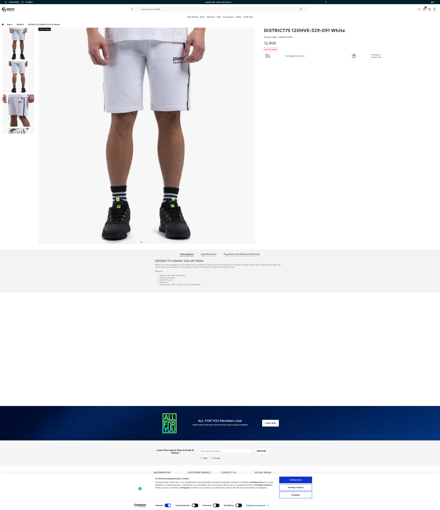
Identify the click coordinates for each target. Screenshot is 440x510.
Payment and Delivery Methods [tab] (242, 254)
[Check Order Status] (429, 9)
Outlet (238, 17)
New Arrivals (192, 17)
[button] (132, 9)
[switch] (195, 505)
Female (217, 458)
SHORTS (20, 24)
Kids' (219, 17)
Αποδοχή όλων (295, 480)
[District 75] (8, 9)
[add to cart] (434, 9)
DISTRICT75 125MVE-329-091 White (44, 24)
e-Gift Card (248, 17)
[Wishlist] (419, 9)
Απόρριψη (295, 495)
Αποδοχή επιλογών (296, 487)
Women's (211, 17)
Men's (202, 17)
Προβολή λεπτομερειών (256, 505)
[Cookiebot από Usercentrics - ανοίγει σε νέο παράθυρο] (140, 505)
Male (205, 458)
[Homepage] (3, 24)
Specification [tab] (208, 254)
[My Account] (424, 9)
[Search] (301, 9)
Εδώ (235, 488)
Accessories (228, 17)
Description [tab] (187, 254)
